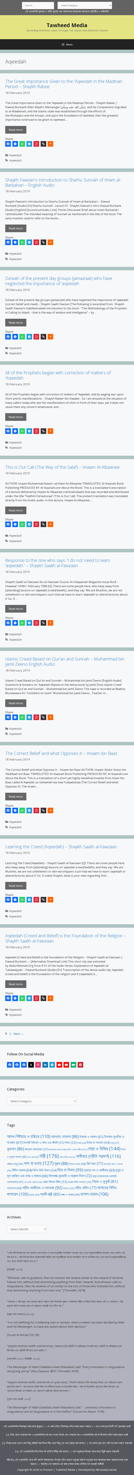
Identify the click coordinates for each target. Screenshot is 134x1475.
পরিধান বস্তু (15, 1164)
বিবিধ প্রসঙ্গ (22, 1170)
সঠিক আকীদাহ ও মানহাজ (42, 1187)
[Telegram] (29, 144)
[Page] (17, 1065)
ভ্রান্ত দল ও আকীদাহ (99, 1170)
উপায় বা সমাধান (98, 1142)
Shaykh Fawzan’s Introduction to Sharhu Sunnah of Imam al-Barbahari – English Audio (63, 182)
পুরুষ (61, 1163)
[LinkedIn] (45, 1065)
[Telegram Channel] (52, 1065)
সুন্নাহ (34, 1194)
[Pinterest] (80, 1065)
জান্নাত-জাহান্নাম (37, 1149)
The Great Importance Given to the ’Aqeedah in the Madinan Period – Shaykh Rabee (63, 83)
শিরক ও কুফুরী (105, 1181)
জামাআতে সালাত (57, 1149)
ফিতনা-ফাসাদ (77, 1164)
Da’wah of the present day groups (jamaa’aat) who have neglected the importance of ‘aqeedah (58, 280)
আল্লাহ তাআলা (65, 1136)
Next (19, 1034)
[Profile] (10, 1065)
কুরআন (15, 1149)
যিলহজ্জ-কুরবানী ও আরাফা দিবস (70, 1175)
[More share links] (50, 144)
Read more (16, 130)
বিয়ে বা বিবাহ (70, 1170)
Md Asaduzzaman (106, 1469)
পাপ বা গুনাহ (39, 1163)
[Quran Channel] (66, 1065)
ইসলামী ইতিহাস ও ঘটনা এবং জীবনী (43, 1142)
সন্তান (68, 1188)
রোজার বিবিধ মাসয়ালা (80, 1182)
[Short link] (43, 144)
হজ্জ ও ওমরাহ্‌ (70, 1194)
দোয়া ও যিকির (103, 1148)
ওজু (115, 1142)
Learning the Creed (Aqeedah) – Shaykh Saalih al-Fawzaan (61, 847)
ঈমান (70, 1142)
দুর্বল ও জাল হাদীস (77, 1149)
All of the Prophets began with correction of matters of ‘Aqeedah (58, 375)
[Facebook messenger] (15, 144)
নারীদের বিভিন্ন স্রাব (67, 1157)
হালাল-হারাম (94, 1194)
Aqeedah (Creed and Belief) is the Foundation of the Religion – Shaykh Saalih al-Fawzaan (65, 938)
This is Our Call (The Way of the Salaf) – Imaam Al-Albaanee (62, 467)
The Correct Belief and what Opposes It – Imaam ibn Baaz (61, 753)
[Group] (24, 1065)
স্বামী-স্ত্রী (50, 1194)
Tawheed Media (67, 25)
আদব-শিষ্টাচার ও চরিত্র (28, 1136)
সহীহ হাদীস (85, 1187)
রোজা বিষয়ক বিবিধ (55, 1181)
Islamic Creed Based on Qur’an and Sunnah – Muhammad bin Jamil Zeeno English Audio (64, 661)
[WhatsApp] (22, 144)
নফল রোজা (33, 1157)
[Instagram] (38, 1065)
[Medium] (73, 1065)
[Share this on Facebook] (8, 144)
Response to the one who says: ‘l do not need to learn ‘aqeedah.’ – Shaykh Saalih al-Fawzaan (57, 562)
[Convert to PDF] (36, 144)
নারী (49, 1155)
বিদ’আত (95, 1163)
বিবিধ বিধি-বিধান (44, 1170)
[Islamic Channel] (59, 1065)
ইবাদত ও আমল (91, 1136)
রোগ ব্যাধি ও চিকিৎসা (33, 1182)
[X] (31, 1065)
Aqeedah (15, 155)
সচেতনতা (14, 1188)
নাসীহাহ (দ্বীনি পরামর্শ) (98, 1156)
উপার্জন (81, 1142)
